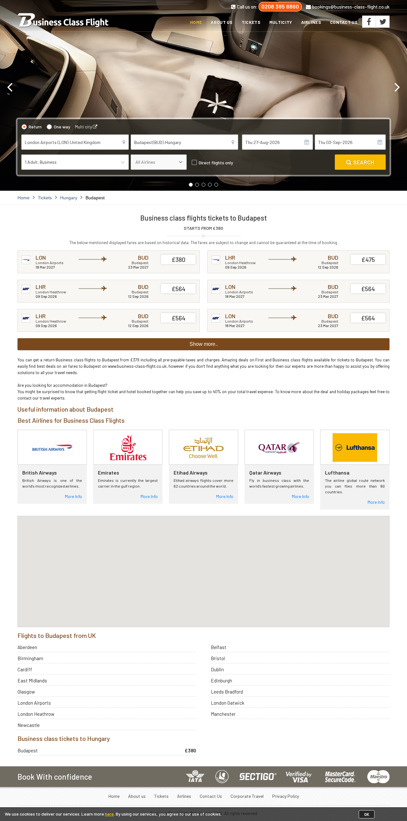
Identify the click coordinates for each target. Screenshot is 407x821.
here (109, 814)
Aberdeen (27, 647)
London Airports (34, 703)
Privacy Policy (285, 796)
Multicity (280, 22)
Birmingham (30, 658)
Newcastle (28, 725)
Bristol (218, 658)
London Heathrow (35, 714)
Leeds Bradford (227, 691)
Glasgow (26, 691)
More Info (73, 496)
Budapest (27, 750)
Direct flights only (216, 162)
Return (35, 126)
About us (221, 22)
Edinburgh (221, 680)
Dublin (217, 669)
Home (196, 22)
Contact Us (344, 22)
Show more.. (204, 344)
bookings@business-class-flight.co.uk (351, 7)
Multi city (84, 126)
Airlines (311, 22)
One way (62, 126)
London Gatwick (227, 703)
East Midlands (32, 680)
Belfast (218, 647)
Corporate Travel (247, 796)
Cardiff (24, 669)
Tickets (251, 22)
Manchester (223, 714)
